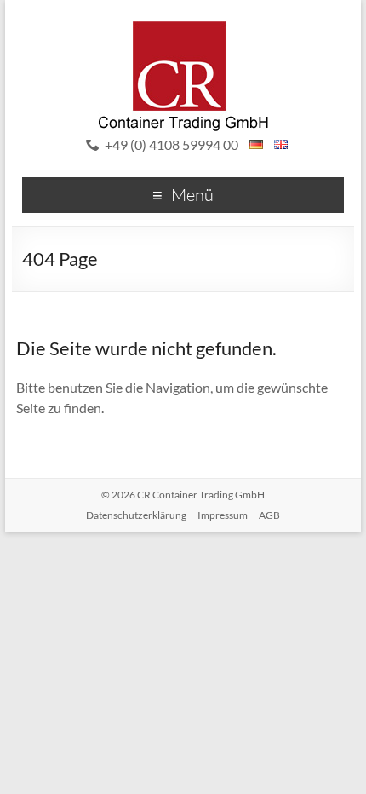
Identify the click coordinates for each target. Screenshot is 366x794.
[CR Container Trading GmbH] (183, 29)
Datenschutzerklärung (136, 515)
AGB (269, 515)
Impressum (222, 515)
